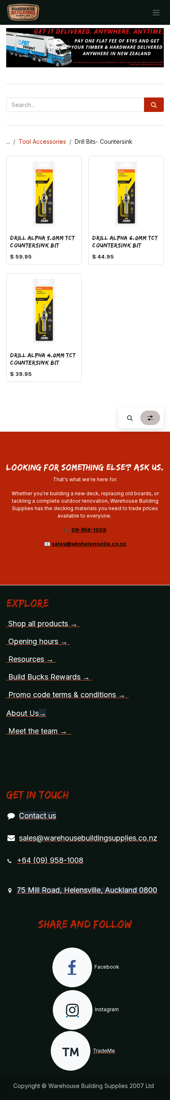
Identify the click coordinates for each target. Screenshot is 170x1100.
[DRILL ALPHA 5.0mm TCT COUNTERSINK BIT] (44, 193)
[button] (130, 418)
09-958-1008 (88, 530)
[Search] (154, 104)
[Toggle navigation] (156, 13)
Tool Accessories (42, 141)
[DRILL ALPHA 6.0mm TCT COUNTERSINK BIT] (126, 193)
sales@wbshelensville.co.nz (89, 544)
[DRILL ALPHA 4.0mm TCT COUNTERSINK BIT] (44, 310)
